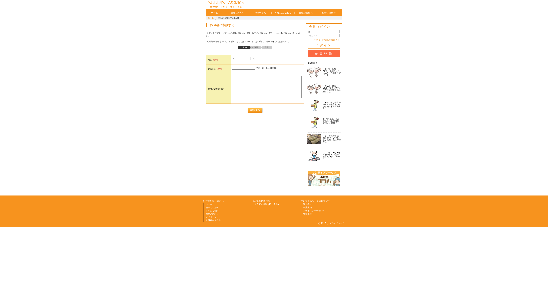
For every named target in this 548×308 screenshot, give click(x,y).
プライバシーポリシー (314, 210)
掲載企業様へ (306, 13)
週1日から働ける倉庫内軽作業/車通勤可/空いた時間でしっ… (331, 122)
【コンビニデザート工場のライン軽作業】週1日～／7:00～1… (332, 155)
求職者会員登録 (213, 220)
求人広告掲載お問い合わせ (267, 204)
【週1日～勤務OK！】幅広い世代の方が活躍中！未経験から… (332, 89)
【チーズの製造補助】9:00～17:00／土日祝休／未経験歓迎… (332, 139)
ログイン (324, 45)
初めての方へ (237, 13)
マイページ (211, 217)
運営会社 (307, 204)
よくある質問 (212, 210)
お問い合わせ (329, 13)
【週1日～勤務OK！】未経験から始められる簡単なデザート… (332, 72)
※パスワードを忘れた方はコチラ (326, 40)
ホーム (214, 13)
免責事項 (307, 214)
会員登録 (324, 53)
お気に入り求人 (283, 13)
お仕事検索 (260, 13)
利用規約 (307, 207)
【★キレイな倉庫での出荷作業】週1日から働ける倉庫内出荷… (332, 105)
